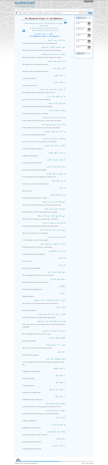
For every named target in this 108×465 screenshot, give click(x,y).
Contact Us (88, 463)
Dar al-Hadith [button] (28, 9)
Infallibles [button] (23, 9)
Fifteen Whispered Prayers (57, 13)
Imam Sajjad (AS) (46, 13)
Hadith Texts (25, 13)
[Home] (16, 13)
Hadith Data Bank (32, 13)
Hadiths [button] (18, 9)
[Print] (89, 13)
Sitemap (92, 463)
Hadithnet (20, 13)
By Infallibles (39, 13)
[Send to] (91, 13)
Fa (88, 9)
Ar (90, 9)
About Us (83, 463)
